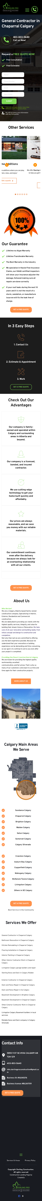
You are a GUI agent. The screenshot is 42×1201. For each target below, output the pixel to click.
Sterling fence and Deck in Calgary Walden (18, 973)
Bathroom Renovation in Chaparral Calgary (18, 940)
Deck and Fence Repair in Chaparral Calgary (18, 985)
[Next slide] (35, 165)
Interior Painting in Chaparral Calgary (16, 955)
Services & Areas (13, 1160)
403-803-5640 (21, 37)
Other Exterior (7, 1005)
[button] (27, 10)
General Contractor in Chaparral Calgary (17, 935)
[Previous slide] (7, 165)
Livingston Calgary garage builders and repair (19, 968)
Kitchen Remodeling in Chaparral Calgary (17, 945)
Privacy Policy (30, 1160)
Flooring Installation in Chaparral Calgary (17, 950)
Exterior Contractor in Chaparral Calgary (17, 980)
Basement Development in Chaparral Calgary (19, 1000)
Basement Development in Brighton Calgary (18, 995)
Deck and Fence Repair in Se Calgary (15, 990)
